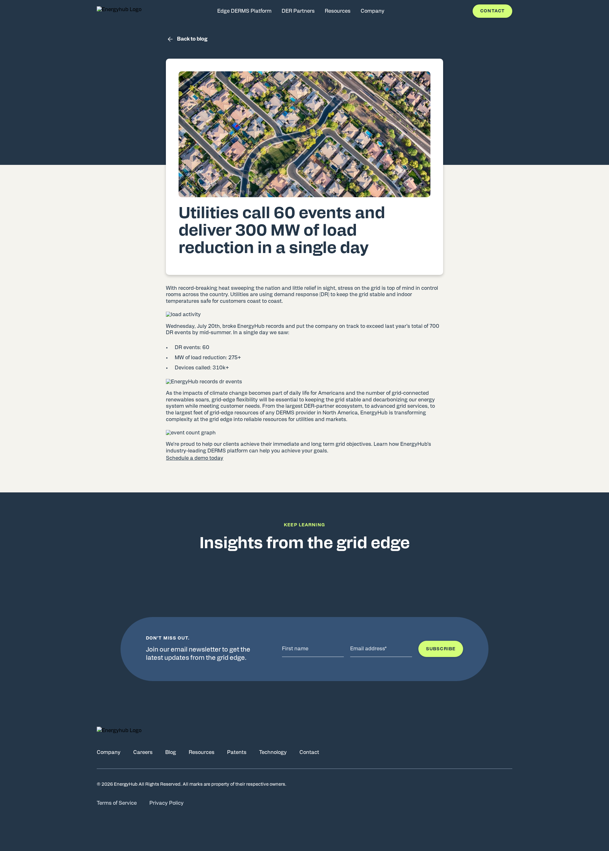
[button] (304, 458)
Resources (201, 752)
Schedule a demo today (194, 458)
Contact (492, 11)
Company (109, 752)
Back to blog (192, 39)
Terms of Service (117, 803)
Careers (143, 752)
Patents (236, 752)
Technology (273, 752)
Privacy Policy (166, 803)
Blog (170, 752)
